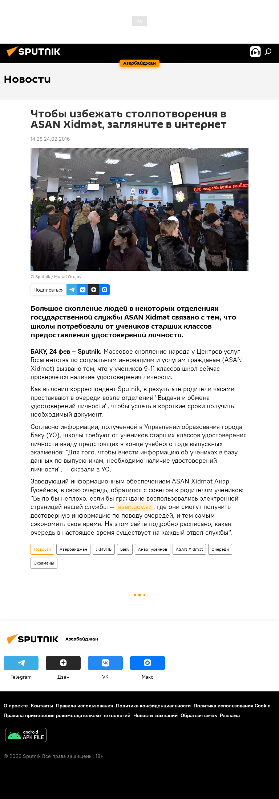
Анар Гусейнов (152, 549)
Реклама (230, 715)
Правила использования (84, 705)
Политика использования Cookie (232, 705)
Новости (42, 549)
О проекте (16, 705)
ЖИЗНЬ (104, 549)
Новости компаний (155, 715)
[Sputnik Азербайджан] (36, 58)
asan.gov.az (134, 506)
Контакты (42, 705)
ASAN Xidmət (189, 549)
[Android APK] (25, 736)
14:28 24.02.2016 (50, 139)
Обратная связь (199, 715)
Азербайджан (73, 549)
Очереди (220, 549)
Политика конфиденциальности (153, 705)
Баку (124, 549)
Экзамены (44, 563)
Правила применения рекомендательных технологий (67, 715)
